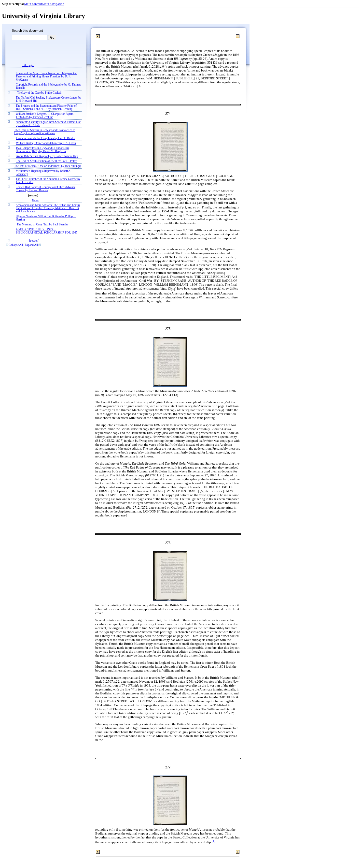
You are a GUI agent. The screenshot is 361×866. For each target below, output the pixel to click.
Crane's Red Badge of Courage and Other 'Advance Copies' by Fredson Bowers (45, 189)
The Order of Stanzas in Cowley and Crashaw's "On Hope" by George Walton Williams (44, 132)
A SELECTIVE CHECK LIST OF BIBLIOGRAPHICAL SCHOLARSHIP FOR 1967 (46, 231)
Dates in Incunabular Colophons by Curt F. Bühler (45, 138)
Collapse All (16, 245)
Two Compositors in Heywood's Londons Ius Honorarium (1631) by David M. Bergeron (42, 150)
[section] (34, 240)
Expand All (31, 245)
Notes (35, 200)
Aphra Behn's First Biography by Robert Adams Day (47, 156)
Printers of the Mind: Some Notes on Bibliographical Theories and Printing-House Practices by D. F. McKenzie (46, 76)
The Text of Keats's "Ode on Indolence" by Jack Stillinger (47, 166)
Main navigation (53, 4)
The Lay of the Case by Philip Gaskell (39, 92)
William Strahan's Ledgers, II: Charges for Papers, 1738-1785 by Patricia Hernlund (45, 115)
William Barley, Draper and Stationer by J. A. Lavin (46, 143)
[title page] (28, 65)
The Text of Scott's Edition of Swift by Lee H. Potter (46, 161)
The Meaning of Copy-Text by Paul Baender (42, 224)
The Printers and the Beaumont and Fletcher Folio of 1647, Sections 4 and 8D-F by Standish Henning (46, 107)
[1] (213, 841)
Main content (33, 4)
